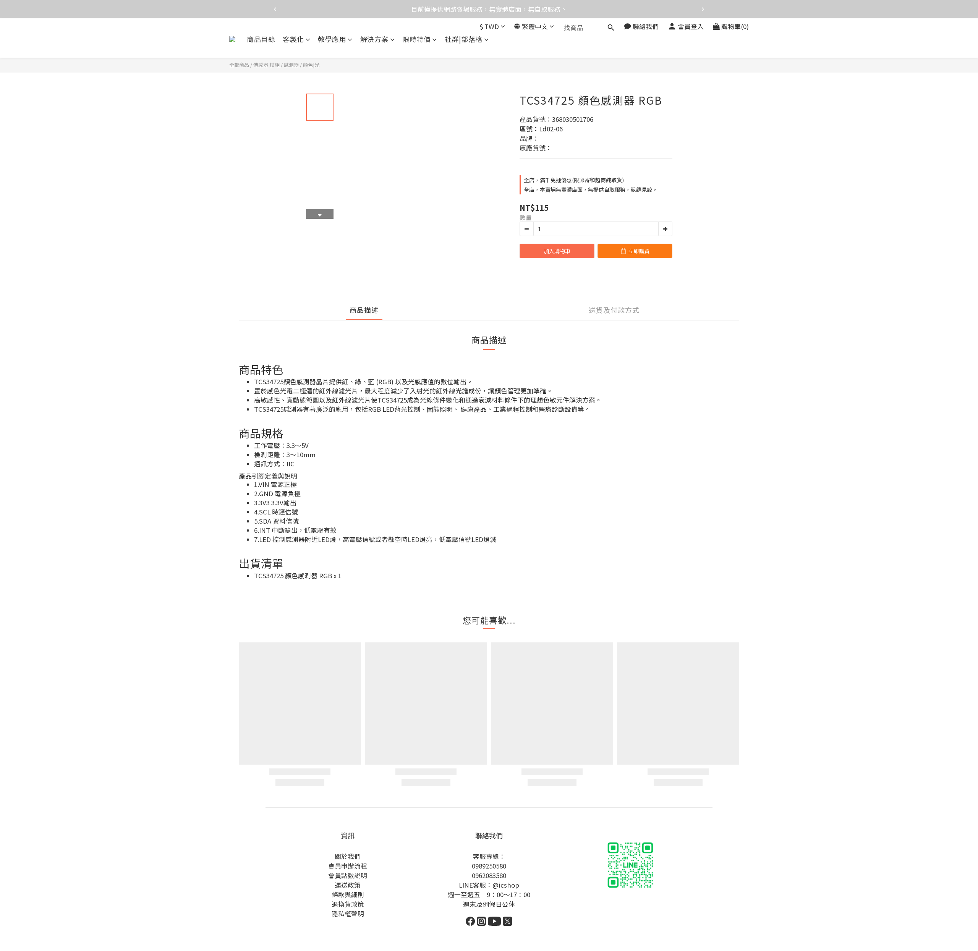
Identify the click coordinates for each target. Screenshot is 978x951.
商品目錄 (261, 39)
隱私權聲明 (348, 913)
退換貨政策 (348, 904)
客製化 (293, 39)
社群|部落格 (464, 39)
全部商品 (239, 64)
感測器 (291, 64)
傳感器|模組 (266, 64)
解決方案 (374, 39)
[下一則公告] (702, 9)
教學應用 (332, 39)
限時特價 (416, 39)
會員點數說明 (347, 875)
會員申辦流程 (347, 865)
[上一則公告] (275, 9)
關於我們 (348, 856)
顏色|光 (311, 64)
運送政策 (348, 885)
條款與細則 (348, 894)
